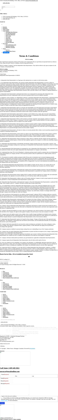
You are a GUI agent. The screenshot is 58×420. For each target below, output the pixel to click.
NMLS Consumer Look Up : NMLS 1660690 (10, 419)
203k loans (8, 38)
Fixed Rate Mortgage (10, 34)
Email (4, 378)
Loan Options (6, 30)
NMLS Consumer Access (8, 300)
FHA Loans (8, 36)
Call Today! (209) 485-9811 (9, 368)
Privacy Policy (6, 298)
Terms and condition (7, 276)
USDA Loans (9, 39)
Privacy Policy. (4, 400)
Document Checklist (7, 275)
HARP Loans (9, 41)
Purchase (5, 27)
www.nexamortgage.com (5, 260)
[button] (29, 280)
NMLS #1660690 (4, 262)
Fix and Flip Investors (10, 33)
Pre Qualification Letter (11, 44)
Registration (5, 303)
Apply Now (6, 52)
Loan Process (6, 272)
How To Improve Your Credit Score (11, 277)
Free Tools (5, 43)
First (16, 376)
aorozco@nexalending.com (32, 0)
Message (5, 383)
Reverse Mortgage (10, 42)
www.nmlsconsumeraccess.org (21, 341)
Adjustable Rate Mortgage (11, 32)
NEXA (4, 294)
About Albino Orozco (10, 51)
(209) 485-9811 (6, 3)
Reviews (8, 50)
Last (33, 376)
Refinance (5, 28)
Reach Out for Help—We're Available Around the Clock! (16, 254)
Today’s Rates (6, 29)
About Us (5, 295)
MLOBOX (32, 348)
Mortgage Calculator (10, 47)
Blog (4, 271)
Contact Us (5, 297)
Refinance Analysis (10, 46)
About (4, 48)
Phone (4, 381)
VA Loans (8, 37)
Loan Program (6, 274)
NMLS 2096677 (6, 299)
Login (4, 302)
